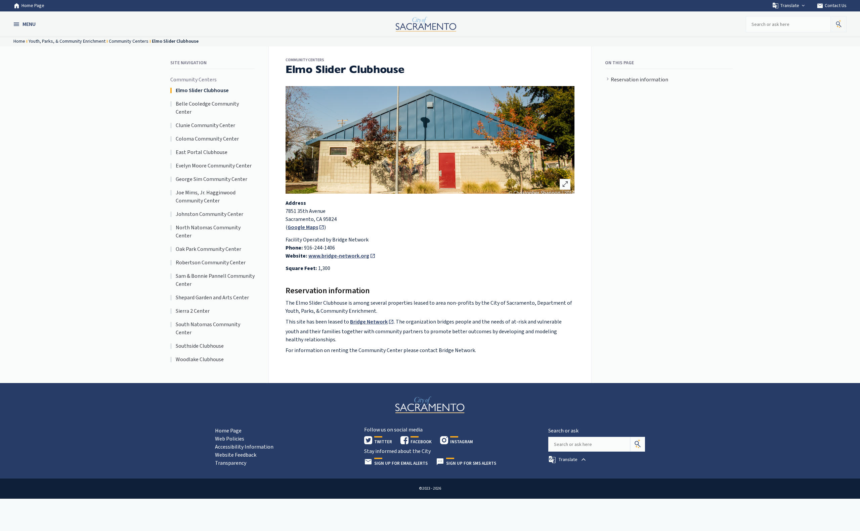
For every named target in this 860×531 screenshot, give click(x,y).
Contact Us (832, 6)
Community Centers (128, 41)
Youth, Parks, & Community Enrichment (67, 41)
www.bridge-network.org (338, 256)
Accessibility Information (244, 447)
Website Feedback (235, 455)
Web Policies (229, 439)
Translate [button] (789, 5)
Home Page (33, 5)
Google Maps (303, 227)
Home (19, 41)
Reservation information (639, 79)
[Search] (637, 444)
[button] (25, 24)
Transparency (230, 463)
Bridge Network (369, 322)
